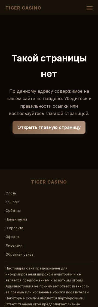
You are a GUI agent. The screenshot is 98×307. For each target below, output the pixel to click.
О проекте (14, 228)
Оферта (12, 236)
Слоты (11, 193)
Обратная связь (19, 254)
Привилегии (16, 219)
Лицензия (13, 245)
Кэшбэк (12, 202)
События (13, 210)
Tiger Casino (23, 8)
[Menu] (90, 8)
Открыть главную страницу (49, 127)
